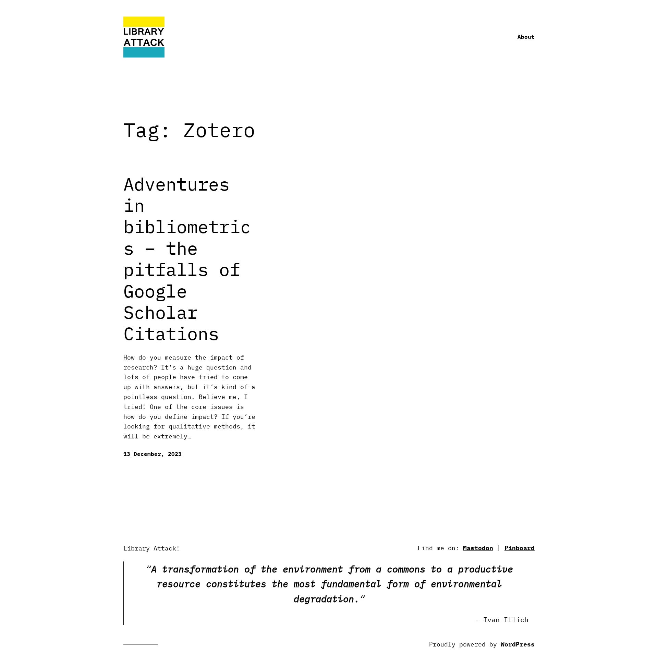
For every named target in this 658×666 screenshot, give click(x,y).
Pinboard (519, 548)
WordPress (518, 644)
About (526, 36)
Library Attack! (151, 548)
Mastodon (478, 548)
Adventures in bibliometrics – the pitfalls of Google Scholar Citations (187, 258)
